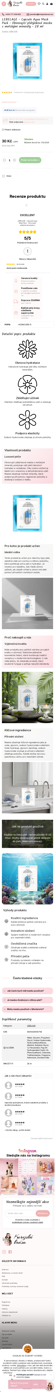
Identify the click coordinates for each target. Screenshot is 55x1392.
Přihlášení (5, 1305)
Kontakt (5, 1280)
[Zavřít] (51, 1374)
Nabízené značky (8, 1331)
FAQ (3, 1276)
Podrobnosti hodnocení (34, 92)
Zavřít (28, 174)
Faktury (5, 1309)
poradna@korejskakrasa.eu (41, 14)
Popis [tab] (7, 324)
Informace (21, 1365)
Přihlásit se (43, 1213)
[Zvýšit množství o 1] (14, 160)
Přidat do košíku (29, 160)
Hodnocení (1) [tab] (24, 324)
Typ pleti (5, 1338)
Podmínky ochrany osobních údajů (15, 1286)
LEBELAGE (31, 1026)
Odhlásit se (6, 1315)
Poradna (31, 4)
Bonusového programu (25, 110)
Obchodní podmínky (9, 1283)
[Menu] (4, 4)
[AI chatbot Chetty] (49, 1386)
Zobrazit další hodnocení (41, 1138)
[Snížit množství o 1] (4, 160)
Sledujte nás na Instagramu (28, 1155)
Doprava (5, 1269)
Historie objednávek (10, 1312)
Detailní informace (9, 102)
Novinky (5, 1341)
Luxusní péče (7, 1344)
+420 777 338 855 (13, 14)
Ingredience (6, 1348)
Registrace (6, 1302)
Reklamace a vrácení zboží (12, 1273)
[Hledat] (43, 3)
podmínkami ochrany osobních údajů (27, 1222)
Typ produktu (7, 1334)
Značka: (10, 32)
